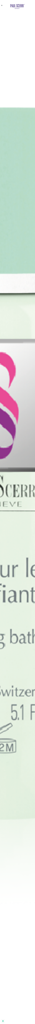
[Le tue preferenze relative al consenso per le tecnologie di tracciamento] (3, 1021)
